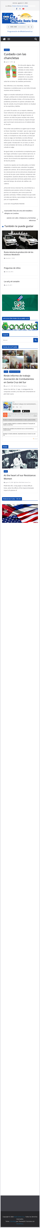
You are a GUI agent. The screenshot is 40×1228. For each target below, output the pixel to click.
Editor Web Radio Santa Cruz (23, 482)
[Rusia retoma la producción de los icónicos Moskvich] (20, 232)
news (5, 471)
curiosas (7, 49)
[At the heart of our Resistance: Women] (20, 459)
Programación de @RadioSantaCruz (20, 31)
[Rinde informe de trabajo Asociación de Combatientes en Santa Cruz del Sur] (20, 359)
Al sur (5, 371)
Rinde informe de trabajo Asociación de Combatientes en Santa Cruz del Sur (19, 379)
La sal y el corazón (12, 281)
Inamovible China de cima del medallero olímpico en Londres (18, 212)
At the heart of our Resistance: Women (20, 477)
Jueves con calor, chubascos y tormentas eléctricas (21, 219)
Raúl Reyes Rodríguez (21, 386)
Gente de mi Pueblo (15, 371)
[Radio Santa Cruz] (4, 39)
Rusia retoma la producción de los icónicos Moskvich (18, 253)
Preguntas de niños (12, 268)
